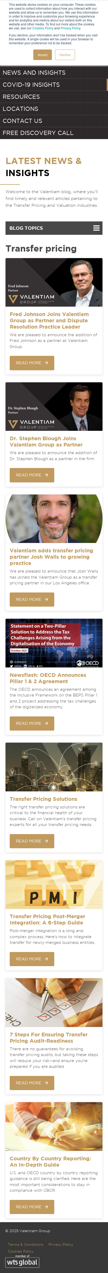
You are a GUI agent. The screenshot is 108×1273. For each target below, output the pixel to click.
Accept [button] (42, 54)
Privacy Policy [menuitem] (60, 1244)
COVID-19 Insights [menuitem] (31, 84)
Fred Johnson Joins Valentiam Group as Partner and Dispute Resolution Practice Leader (49, 320)
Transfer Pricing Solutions (43, 799)
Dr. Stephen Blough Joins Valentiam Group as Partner (46, 441)
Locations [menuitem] (20, 109)
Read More (28, 363)
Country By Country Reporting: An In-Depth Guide (50, 1161)
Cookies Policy (42, 28)
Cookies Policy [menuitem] (21, 1251)
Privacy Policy (70, 28)
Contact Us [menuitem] (22, 121)
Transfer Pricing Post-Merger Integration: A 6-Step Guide (47, 919)
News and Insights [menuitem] (34, 72)
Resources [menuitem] (21, 97)
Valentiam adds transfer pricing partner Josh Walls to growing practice (51, 556)
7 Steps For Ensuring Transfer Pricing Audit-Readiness (49, 1037)
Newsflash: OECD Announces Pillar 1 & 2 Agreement (48, 678)
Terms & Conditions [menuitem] (25, 1244)
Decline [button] (65, 54)
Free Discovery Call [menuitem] (38, 133)
